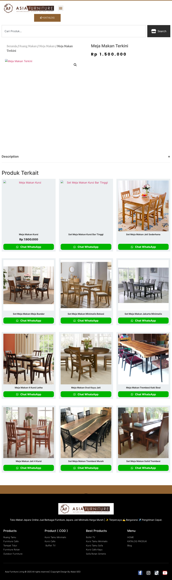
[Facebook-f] (140, 573)
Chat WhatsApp (30, 246)
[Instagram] (148, 573)
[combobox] (74, 31)
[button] (60, 8)
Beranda (12, 46)
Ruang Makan (28, 46)
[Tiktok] (157, 573)
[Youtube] (165, 573)
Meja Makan (47, 46)
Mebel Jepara (23, 519)
